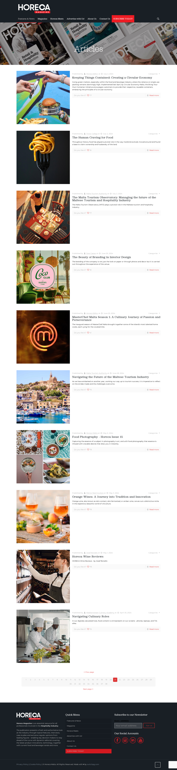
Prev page (89, 672)
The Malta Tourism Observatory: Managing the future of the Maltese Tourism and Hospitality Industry (114, 199)
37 (102, 684)
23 (124, 680)
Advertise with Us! (74, 736)
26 (137, 680)
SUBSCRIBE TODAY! (75, 751)
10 (66, 680)
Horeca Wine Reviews (88, 556)
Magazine (71, 726)
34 (88, 684)
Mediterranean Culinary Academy (100, 613)
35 (93, 684)
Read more (154, 95)
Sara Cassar (91, 253)
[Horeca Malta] (36, 7)
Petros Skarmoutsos (95, 493)
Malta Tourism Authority (96, 194)
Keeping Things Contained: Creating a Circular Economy (112, 77)
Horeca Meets (72, 731)
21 (115, 680)
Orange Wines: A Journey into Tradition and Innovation (111, 496)
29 (151, 680)
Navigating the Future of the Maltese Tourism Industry (110, 377)
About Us (71, 741)
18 (102, 680)
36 (97, 684)
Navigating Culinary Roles (90, 616)
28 (146, 680)
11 (70, 680)
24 (129, 680)
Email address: (121, 721)
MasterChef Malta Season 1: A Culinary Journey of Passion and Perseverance (116, 318)
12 (75, 680)
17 (97, 680)
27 (142, 680)
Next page (87, 689)
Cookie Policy (35, 764)
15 (88, 680)
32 (80, 684)
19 (106, 680)
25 (133, 680)
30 (71, 684)
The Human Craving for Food (92, 137)
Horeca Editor (92, 74)
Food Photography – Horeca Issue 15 (97, 437)
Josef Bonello (92, 553)
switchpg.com (93, 764)
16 (93, 680)
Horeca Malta (92, 433)
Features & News (74, 721)
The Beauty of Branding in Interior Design (101, 257)
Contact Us (71, 746)
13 (79, 680)
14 (84, 680)
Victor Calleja (92, 134)
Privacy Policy (22, 764)
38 (106, 684)
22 (120, 680)
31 (75, 684)
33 (84, 684)
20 (111, 680)
